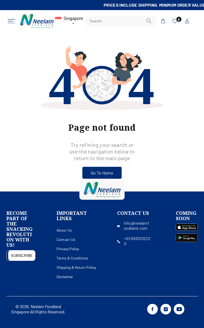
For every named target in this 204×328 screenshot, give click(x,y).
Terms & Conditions (72, 258)
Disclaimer (65, 276)
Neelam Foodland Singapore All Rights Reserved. (38, 309)
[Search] (149, 21)
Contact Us (66, 239)
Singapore (73, 18)
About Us (64, 230)
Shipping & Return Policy (76, 267)
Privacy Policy (68, 248)
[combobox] (121, 21)
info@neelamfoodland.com (136, 225)
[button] (11, 21)
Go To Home (102, 172)
